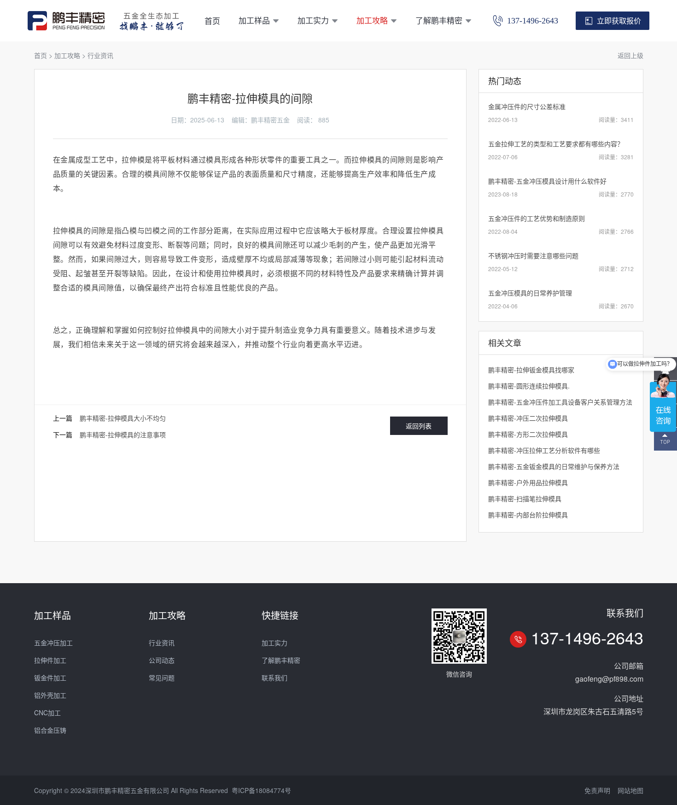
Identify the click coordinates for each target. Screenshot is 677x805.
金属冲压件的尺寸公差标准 (527, 106)
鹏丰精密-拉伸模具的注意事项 (123, 434)
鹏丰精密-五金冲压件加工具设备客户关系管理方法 (560, 401)
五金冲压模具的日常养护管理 (530, 292)
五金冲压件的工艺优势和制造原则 (536, 218)
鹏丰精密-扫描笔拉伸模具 (524, 498)
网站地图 (630, 790)
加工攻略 (372, 20)
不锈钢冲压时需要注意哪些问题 (533, 255)
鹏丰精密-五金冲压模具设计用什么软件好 (547, 180)
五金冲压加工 (53, 642)
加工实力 (313, 20)
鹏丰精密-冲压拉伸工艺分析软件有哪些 (544, 450)
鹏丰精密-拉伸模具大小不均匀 (123, 418)
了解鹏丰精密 (438, 20)
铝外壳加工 (50, 695)
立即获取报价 (619, 20)
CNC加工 (47, 712)
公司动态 (162, 660)
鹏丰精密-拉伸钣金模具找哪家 (531, 369)
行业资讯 (100, 55)
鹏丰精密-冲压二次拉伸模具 (528, 418)
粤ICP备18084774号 (261, 790)
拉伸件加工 (50, 660)
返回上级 (630, 55)
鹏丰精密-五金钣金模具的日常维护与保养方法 (553, 466)
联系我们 (274, 677)
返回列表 (419, 425)
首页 (212, 20)
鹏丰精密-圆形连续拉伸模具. (529, 385)
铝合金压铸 (50, 730)
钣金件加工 (50, 677)
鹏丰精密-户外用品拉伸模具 (528, 482)
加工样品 (254, 20)
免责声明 (597, 790)
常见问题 (162, 677)
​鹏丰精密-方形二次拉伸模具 (528, 434)
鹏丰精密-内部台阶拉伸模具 (528, 514)
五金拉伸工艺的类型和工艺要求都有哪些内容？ (556, 143)
